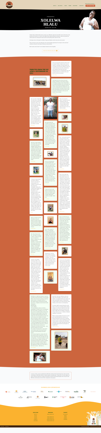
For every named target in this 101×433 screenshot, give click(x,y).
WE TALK (35, 415)
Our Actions (60, 5)
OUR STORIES (36, 420)
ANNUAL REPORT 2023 (50, 416)
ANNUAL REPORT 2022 (50, 418)
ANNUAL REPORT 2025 (50, 414)
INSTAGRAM (65, 419)
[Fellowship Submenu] (78, 6)
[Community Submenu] (84, 6)
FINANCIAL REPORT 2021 (50, 420)
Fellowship (75, 5)
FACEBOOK (65, 418)
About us (54, 5)
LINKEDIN (65, 416)
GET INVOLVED (65, 414)
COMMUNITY (35, 419)
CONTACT (65, 415)
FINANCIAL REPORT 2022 (50, 419)
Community (81, 5)
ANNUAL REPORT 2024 (50, 415)
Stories (70, 5)
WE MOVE (35, 418)
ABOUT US (35, 414)
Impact (65, 5)
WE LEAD (35, 416)
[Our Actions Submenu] (63, 6)
